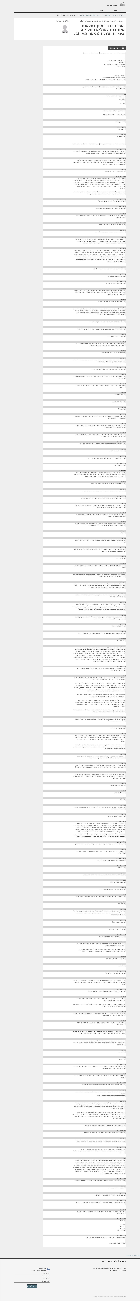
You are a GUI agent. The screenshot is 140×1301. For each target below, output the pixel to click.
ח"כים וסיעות (118, 10)
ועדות (102, 10)
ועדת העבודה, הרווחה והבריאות (90, 15)
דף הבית (121, 15)
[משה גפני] (65, 29)
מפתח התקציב (45, 1273)
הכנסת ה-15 (106, 15)
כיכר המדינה (45, 1276)
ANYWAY (46, 1278)
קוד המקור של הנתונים (133, 1255)
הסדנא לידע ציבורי (39, 1270)
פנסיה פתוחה (45, 1281)
